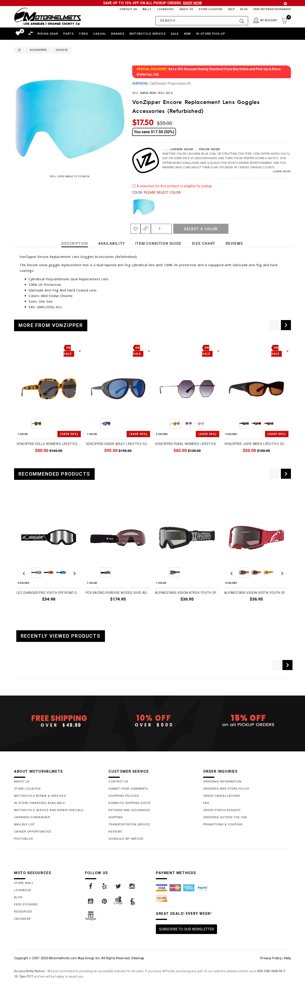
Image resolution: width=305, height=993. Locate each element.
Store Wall (24, 883)
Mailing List (24, 824)
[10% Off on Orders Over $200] (152, 721)
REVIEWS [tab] (234, 243)
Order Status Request (222, 810)
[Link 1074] (118, 886)
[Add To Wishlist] (135, 229)
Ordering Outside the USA (225, 817)
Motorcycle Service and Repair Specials (49, 810)
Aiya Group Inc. (89, 958)
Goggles (62, 49)
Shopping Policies (124, 795)
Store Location (210, 9)
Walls (145, 9)
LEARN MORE (282, 171)
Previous (131, 206)
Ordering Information (222, 781)
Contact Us (126, 9)
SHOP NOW (192, 3)
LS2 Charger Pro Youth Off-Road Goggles (49, 593)
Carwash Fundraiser (32, 817)
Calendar (22, 918)
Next (284, 206)
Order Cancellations (221, 795)
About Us (185, 9)
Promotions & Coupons (223, 824)
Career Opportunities (32, 831)
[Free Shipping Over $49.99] (58, 721)
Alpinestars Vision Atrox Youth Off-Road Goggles (187, 593)
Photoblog (23, 838)
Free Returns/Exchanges (272, 9)
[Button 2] (242, 20)
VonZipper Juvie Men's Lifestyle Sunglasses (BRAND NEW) (256, 444)
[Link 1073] (105, 886)
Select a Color (200, 229)
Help (231, 9)
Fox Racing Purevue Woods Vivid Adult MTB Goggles (118, 593)
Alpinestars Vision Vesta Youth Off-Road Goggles (256, 593)
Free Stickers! (26, 904)
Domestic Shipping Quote (130, 803)
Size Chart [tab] (203, 243)
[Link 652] (18, 50)
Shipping (116, 817)
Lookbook (22, 890)
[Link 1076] (91, 901)
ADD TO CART (70, 461)
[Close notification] (285, 3)
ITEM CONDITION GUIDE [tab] (158, 243)
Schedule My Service (126, 838)
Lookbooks (164, 9)
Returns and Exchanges (129, 810)
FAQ (206, 803)
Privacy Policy (271, 958)
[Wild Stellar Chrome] (143, 207)
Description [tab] (74, 243)
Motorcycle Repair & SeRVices (40, 795)
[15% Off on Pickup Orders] (247, 721)
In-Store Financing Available (39, 803)
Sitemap (137, 958)
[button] (265, 21)
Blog (244, 9)
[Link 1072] (91, 886)
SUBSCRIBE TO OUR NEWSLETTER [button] (186, 929)
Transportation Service (129, 824)
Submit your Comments (128, 788)
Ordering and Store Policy (226, 788)
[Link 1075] (132, 886)
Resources (23, 911)
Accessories (38, 49)
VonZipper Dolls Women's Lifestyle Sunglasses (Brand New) (49, 444)
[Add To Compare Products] (146, 229)
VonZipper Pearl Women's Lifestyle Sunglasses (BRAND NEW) (187, 444)
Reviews (115, 831)
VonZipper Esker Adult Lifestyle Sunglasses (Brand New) (118, 444)
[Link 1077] (105, 901)
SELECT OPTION (207, 461)
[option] (48, 404)
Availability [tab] (111, 243)
